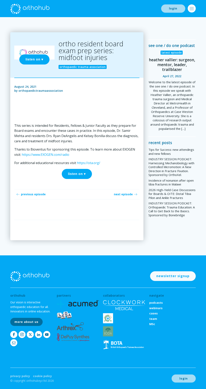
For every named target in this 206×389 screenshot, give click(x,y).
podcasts (156, 303)
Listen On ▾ (34, 59)
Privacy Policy (20, 376)
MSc (152, 324)
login (173, 8)
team (153, 319)
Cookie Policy (42, 376)
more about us (26, 322)
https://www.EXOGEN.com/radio (45, 154)
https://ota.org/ (88, 163)
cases (153, 313)
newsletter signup (173, 276)
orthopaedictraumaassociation (41, 91)
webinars (156, 308)
